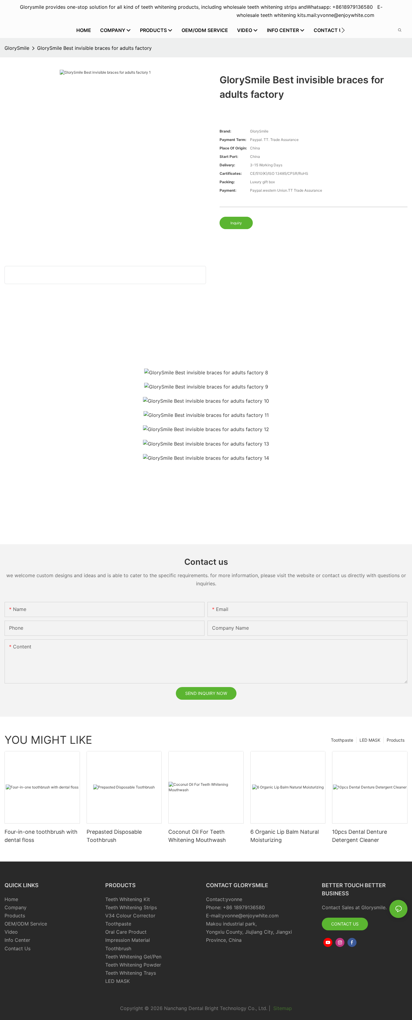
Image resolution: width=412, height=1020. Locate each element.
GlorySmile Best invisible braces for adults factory (94, 48)
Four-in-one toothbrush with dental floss (41, 836)
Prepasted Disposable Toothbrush (114, 836)
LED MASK (370, 740)
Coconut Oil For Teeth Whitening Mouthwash (197, 836)
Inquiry (236, 223)
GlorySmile (17, 48)
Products (395, 740)
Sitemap (282, 1008)
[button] (343, 30)
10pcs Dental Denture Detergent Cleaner (359, 836)
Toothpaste (342, 740)
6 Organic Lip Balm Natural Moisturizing (284, 836)
